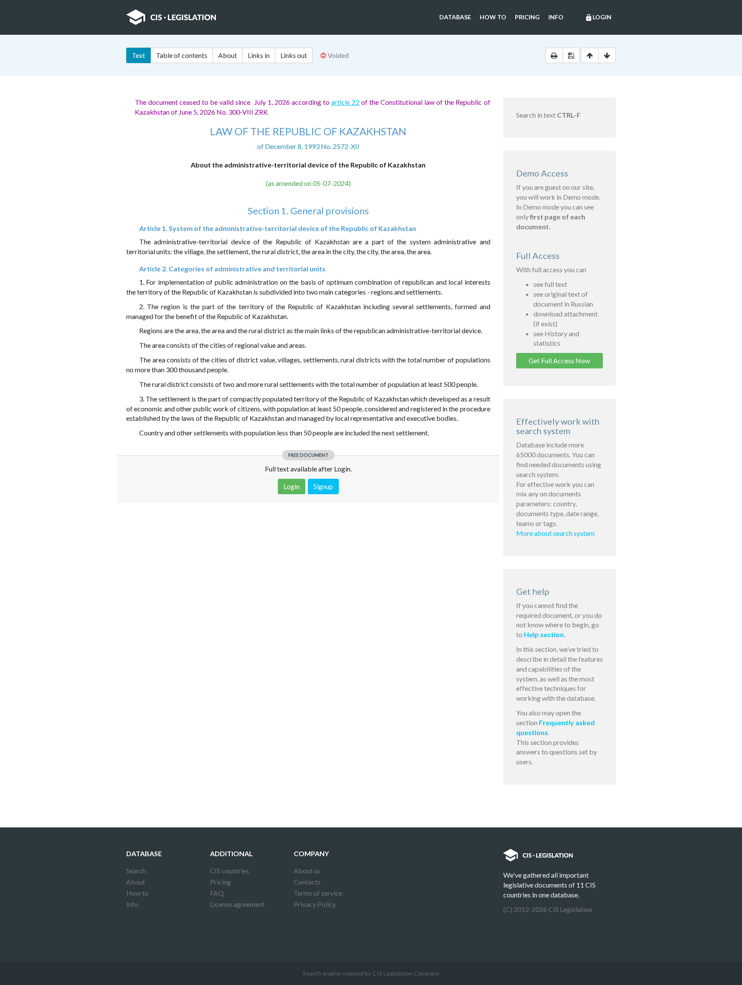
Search (136, 870)
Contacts (307, 882)
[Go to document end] (607, 55)
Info (555, 17)
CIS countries (229, 870)
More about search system (555, 533)
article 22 (345, 102)
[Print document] (554, 55)
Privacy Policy (315, 904)
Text (138, 55)
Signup (323, 486)
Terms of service (318, 893)
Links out (293, 55)
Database (455, 17)
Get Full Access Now (559, 360)
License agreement (237, 904)
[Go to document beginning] (590, 55)
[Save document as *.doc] (571, 55)
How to (493, 17)
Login (598, 17)
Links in (259, 55)
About (227, 55)
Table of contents (181, 55)
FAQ (217, 893)
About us (307, 870)
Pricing (527, 17)
